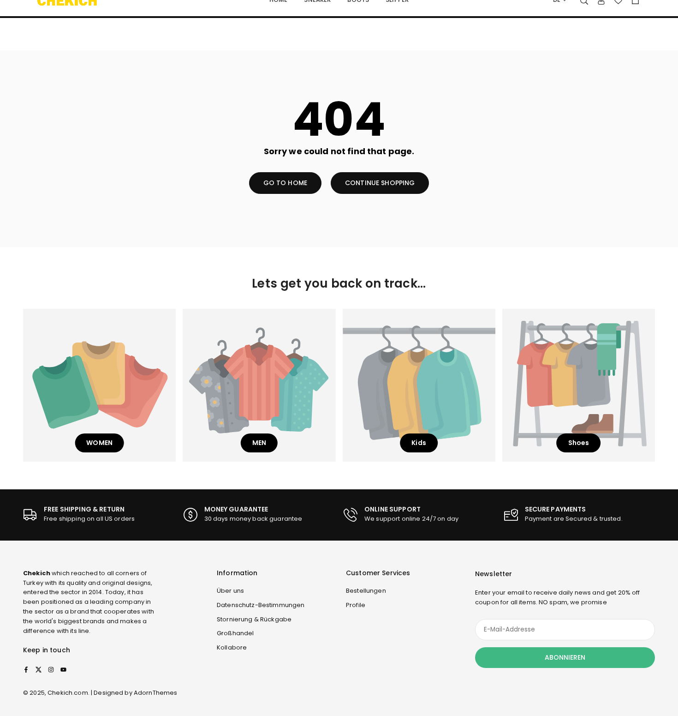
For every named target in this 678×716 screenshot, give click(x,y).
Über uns (230, 590)
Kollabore (232, 647)
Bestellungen (366, 590)
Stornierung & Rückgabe (254, 619)
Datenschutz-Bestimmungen (260, 605)
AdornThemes (156, 692)
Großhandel (235, 633)
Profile (355, 605)
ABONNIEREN (565, 657)
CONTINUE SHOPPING (380, 182)
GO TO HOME (285, 182)
